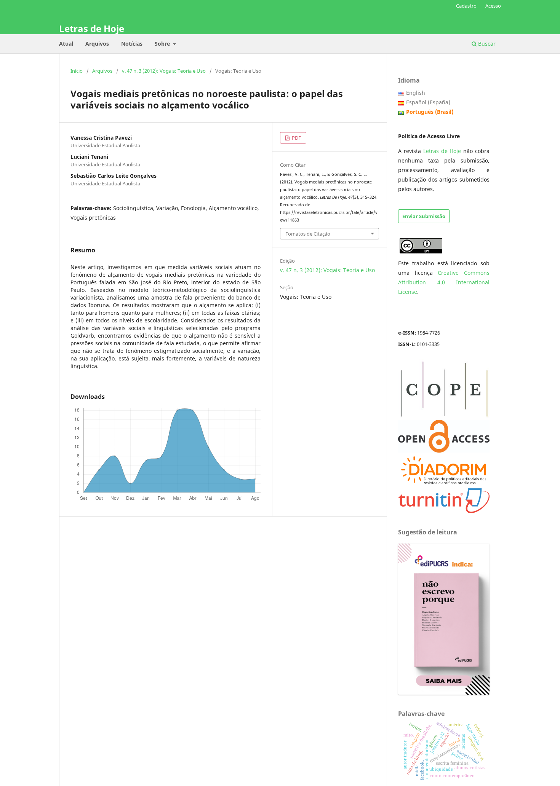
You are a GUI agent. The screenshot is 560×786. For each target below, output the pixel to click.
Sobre (163, 43)
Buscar (486, 43)
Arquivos (97, 43)
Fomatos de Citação (307, 233)
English (415, 92)
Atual (66, 43)
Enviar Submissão (423, 216)
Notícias (131, 43)
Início (76, 70)
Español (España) (428, 102)
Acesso (493, 5)
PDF (296, 137)
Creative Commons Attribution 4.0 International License (444, 282)
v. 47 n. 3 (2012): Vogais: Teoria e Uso (164, 70)
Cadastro (466, 5)
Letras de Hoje (91, 28)
